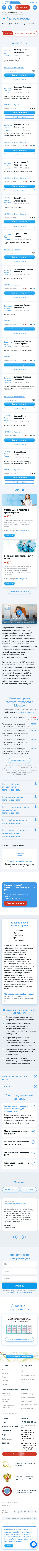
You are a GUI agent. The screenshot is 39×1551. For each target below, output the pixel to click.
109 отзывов (27, 239)
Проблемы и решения (28, 1375)
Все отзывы (28, 1190)
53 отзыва (26, 168)
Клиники (5, 1418)
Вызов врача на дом (28, 1394)
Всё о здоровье (7, 1439)
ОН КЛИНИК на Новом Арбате (13, 67)
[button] (15, 1237)
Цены (11, 24)
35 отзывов (26, 457)
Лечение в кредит (27, 1408)
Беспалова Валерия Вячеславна (15, 1204)
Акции (4, 24)
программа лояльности (25, 712)
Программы (6, 1430)
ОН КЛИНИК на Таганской (12, 249)
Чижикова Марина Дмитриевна (19, 994)
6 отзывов (26, 274)
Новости (5, 1381)
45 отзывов (26, 130)
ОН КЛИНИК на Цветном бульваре (15, 142)
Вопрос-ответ (25, 1383)
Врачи (4, 1422)
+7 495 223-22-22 (19, 774)
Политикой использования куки (16, 1537)
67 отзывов (26, 92)
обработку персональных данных (20, 1292)
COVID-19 (5, 1443)
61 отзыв (26, 55)
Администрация (7, 1370)
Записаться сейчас (19, 1454)
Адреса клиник (28, 24)
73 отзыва (26, 382)
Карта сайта (6, 1506)
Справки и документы (28, 1397)
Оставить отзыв (10, 1190)
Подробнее (9, 535)
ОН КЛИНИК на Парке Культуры (14, 105)
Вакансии (5, 1373)
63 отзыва (26, 346)
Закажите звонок (15, 903)
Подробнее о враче (19, 80)
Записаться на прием (19, 75)
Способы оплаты (26, 1401)
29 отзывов (26, 204)
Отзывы (18, 24)
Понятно (9, 1546)
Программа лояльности (29, 1405)
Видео (4, 1377)
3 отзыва (26, 310)
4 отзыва (26, 421)
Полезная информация (28, 1379)
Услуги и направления (10, 1426)
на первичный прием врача (25, 33)
